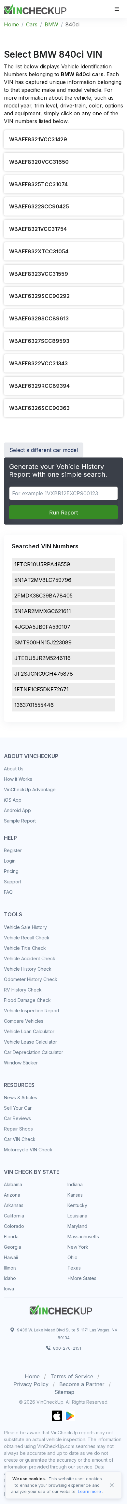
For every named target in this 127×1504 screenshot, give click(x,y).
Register (13, 850)
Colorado (14, 1226)
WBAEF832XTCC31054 (38, 251)
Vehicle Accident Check (29, 958)
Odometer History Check (30, 979)
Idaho (10, 1278)
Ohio (72, 1257)
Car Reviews (17, 1118)
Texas (74, 1268)
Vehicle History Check (27, 969)
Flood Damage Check (27, 1000)
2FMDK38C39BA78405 (43, 595)
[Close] (111, 1485)
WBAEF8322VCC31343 (38, 363)
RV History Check (23, 989)
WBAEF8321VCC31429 (38, 139)
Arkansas (13, 1205)
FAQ (8, 892)
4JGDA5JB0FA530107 (42, 627)
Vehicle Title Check (25, 948)
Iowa (9, 1288)
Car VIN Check (19, 1139)
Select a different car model (43, 450)
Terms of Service (71, 1376)
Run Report (63, 512)
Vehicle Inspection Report (31, 1010)
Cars (31, 24)
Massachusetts (83, 1236)
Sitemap (64, 1392)
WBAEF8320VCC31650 (39, 162)
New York (77, 1247)
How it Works (18, 779)
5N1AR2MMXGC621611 (42, 611)
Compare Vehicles (23, 1021)
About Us (13, 768)
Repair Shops (18, 1129)
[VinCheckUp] (35, 8)
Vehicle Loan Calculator (29, 1031)
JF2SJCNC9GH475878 (43, 673)
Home (11, 24)
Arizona (12, 1195)
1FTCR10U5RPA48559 (42, 564)
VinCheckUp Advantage (30, 789)
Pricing (11, 871)
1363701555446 (34, 705)
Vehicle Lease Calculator (30, 1042)
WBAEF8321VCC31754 (38, 229)
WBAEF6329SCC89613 (39, 318)
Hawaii (11, 1257)
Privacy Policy (31, 1384)
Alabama (13, 1184)
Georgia (12, 1247)
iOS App (12, 800)
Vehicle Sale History (25, 927)
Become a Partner (82, 1384)
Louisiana (77, 1215)
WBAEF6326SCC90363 (39, 408)
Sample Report (20, 820)
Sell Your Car (18, 1108)
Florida (11, 1236)
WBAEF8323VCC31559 (38, 274)
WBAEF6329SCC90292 (39, 296)
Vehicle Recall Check (26, 937)
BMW (51, 24)
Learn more (89, 1491)
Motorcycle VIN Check (28, 1149)
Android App (17, 810)
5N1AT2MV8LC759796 (42, 580)
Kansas (75, 1195)
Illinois (10, 1268)
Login (10, 861)
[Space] (61, 1309)
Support (12, 881)
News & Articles (20, 1097)
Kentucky (77, 1205)
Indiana (75, 1184)
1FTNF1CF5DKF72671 (41, 689)
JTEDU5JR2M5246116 (42, 658)
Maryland (77, 1226)
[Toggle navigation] (117, 9)
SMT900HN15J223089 (43, 642)
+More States (81, 1278)
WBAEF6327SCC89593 (39, 341)
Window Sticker (21, 1062)
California (14, 1215)
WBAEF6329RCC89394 (39, 386)
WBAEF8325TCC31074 (38, 184)
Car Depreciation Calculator (33, 1052)
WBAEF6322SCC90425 (39, 206)
